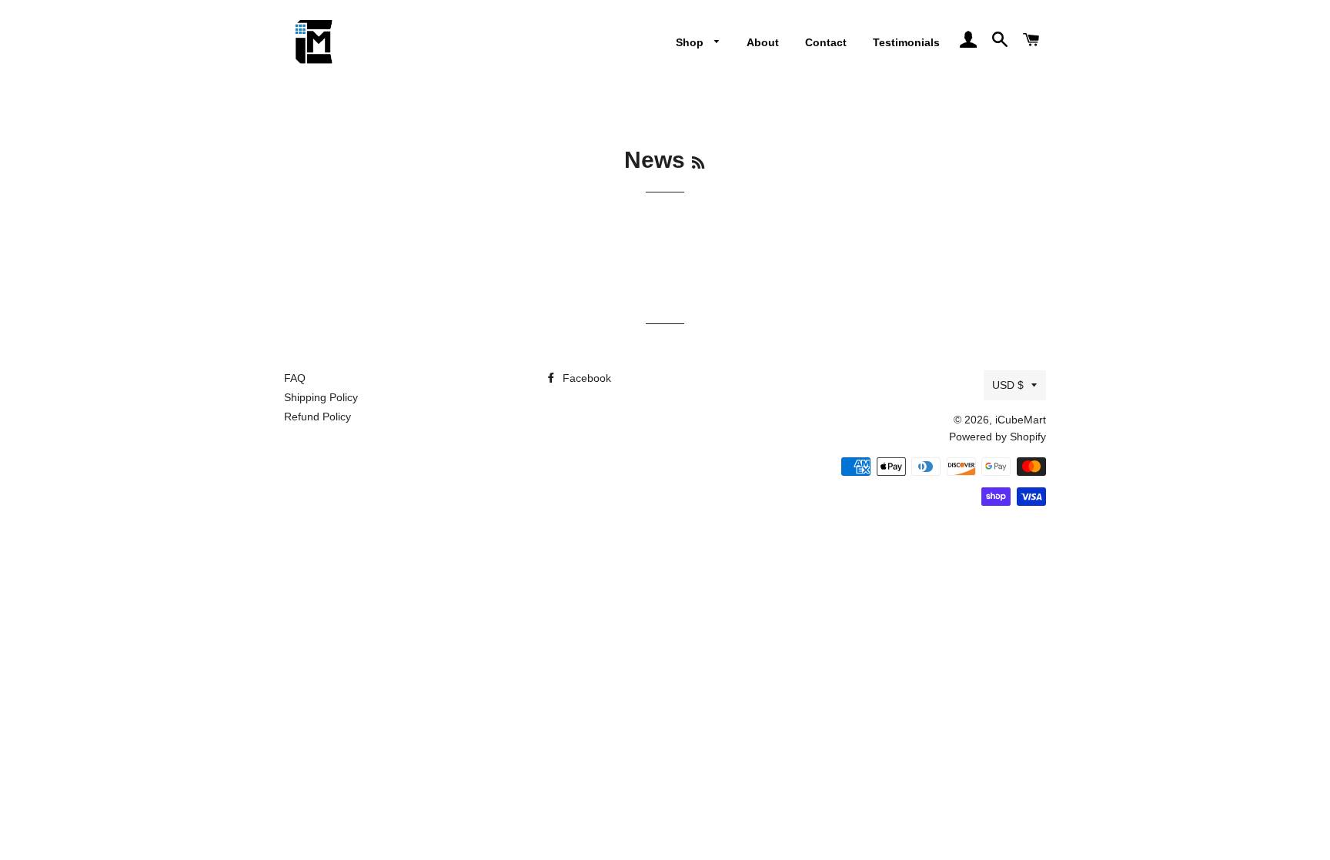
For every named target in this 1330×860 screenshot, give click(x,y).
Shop (691, 42)
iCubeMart (1020, 419)
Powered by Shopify (997, 436)
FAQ (295, 378)
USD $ (1008, 385)
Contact (826, 42)
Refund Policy (317, 416)
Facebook (585, 378)
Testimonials (906, 42)
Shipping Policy (321, 397)
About (763, 42)
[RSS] (698, 163)
